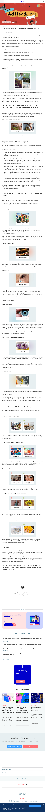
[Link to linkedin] (22, 778)
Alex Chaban (4, 725)
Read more (10, 809)
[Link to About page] (22, 794)
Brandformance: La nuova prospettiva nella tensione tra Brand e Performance (8, 709)
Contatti (4, 772)
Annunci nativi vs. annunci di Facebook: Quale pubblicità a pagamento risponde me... (22, 710)
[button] (22, 762)
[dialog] (22, 807)
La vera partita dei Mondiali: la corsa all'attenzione (36, 708)
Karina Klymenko (22, 591)
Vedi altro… (6, 659)
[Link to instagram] (25, 778)
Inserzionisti (4, 26)
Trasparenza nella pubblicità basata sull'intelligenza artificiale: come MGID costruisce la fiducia (23, 644)
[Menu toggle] (2, 1)
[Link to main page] (22, 1)
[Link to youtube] (27, 778)
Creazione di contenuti (14, 579)
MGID (32, 723)
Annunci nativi (21, 579)
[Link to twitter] (20, 778)
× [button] (43, 804)
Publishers (4, 760)
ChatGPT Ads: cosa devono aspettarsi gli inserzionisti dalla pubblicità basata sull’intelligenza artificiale (22, 639)
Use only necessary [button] (35, 809)
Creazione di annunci (5, 579)
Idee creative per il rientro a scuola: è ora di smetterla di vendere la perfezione (20, 648)
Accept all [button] (35, 806)
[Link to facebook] (17, 778)
